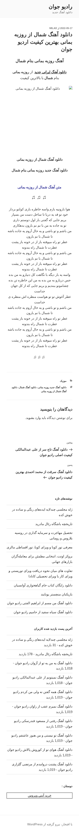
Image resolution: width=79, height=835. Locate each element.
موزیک (63, 381)
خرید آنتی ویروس (39, 795)
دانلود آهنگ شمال (27, 387)
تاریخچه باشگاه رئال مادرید (53, 524)
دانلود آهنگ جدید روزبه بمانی (52, 387)
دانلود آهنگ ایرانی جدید (50, 72)
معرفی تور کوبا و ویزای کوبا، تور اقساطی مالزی (39, 547)
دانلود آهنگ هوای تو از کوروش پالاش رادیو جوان (39, 749)
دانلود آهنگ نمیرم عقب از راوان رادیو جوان (43, 706)
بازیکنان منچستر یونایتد (56, 594)
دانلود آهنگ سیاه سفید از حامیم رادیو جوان (43, 612)
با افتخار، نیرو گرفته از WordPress (49, 824)
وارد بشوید (33, 418)
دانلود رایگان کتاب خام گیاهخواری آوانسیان (43, 585)
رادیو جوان (60, 6)
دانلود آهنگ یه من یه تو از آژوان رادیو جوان (43, 663)
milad (53, 28)
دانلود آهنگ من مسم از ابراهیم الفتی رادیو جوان (39, 603)
